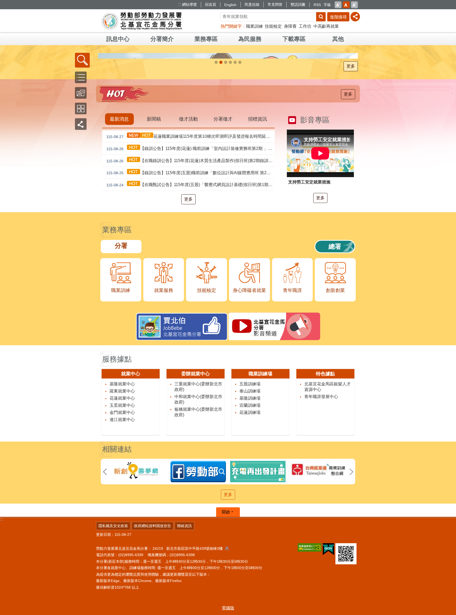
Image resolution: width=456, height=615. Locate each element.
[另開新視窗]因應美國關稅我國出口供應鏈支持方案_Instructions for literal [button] (225, 172)
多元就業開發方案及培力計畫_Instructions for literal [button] (239, 172)
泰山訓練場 (249, 501)
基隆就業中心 (122, 494)
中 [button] (346, 4)
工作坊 (305, 26)
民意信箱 (252, 4)
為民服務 (250, 39)
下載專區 (294, 39)
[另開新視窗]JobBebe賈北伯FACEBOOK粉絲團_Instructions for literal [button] (235, 172)
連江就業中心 (122, 529)
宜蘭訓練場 (249, 515)
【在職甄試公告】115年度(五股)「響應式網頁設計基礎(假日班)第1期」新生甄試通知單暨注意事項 (190, 295)
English (230, 5)
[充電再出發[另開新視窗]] (198, 582)
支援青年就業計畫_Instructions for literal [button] (220, 172)
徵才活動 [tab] (188, 229)
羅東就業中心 (122, 501)
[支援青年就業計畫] (228, 111)
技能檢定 (273, 26)
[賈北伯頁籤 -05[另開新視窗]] (317, 582)
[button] (82, 60)
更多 (350, 176)
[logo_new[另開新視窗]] (258, 580)
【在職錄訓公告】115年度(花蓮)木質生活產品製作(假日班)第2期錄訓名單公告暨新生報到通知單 (190, 271)
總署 (335, 356)
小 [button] (338, 4)
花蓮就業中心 (122, 508)
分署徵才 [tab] (222, 229)
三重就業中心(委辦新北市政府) (198, 497)
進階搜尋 (338, 17)
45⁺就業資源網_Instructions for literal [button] (230, 172)
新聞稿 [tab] (154, 229)
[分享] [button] (355, 16)
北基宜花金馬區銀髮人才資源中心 (327, 497)
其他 (338, 39)
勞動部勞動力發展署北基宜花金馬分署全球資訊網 (142, 21)
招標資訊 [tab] (257, 229)
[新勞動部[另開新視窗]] (138, 582)
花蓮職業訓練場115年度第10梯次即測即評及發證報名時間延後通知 (190, 246)
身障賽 (290, 26)
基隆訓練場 (249, 508)
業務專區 (206, 39)
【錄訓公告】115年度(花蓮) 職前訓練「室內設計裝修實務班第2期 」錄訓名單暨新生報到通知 (190, 259)
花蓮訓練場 (249, 522)
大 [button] (354, 4)
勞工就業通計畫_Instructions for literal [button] (216, 172)
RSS (317, 5)
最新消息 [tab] (119, 229)
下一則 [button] (351, 582)
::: (179, 4)
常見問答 (275, 4)
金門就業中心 (122, 522)
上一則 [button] (105, 582)
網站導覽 (189, 4)
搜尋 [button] (321, 16)
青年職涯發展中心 (321, 506)
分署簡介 (162, 39)
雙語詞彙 (298, 4)
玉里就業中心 (122, 515)
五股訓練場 (249, 494)
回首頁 (210, 4)
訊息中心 (118, 39)
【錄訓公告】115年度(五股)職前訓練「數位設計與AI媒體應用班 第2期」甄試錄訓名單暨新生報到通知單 (190, 283)
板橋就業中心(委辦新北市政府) (198, 522)
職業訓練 (254, 26)
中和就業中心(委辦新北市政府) (198, 509)
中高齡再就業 (326, 26)
